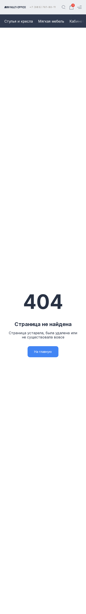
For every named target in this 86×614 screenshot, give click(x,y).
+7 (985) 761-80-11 (43, 7)
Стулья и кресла (18, 21)
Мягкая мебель (51, 21)
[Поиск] (63, 7)
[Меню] (79, 7)
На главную (43, 351)
